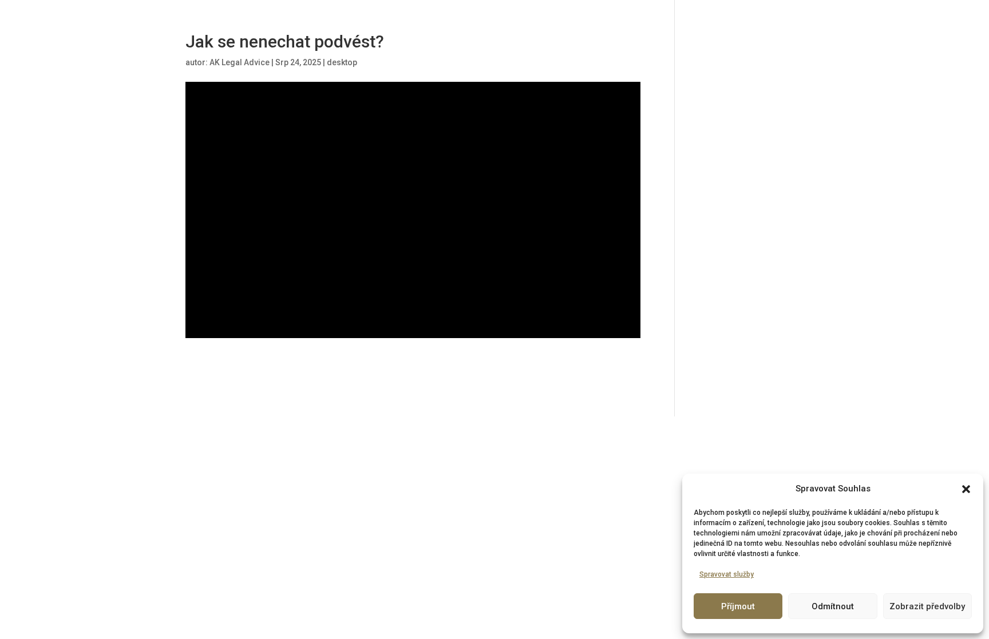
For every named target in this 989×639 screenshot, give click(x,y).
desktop (342, 62)
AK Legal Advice (239, 62)
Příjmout (738, 606)
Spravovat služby (726, 574)
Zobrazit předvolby (927, 606)
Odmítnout (833, 606)
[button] (966, 489)
